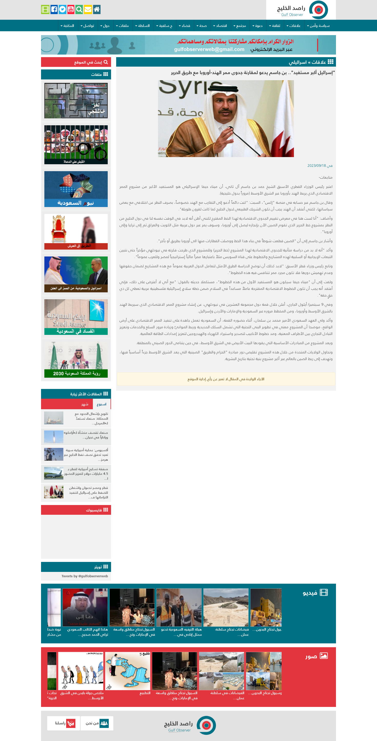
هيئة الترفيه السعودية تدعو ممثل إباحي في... (213, 631)
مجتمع (241, 26)
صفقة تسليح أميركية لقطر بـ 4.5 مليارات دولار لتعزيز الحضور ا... (86, 473)
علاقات (295, 26)
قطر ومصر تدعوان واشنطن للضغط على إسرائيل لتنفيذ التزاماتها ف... (88, 492)
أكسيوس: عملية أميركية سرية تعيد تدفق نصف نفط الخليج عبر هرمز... (86, 454)
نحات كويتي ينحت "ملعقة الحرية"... (74, 695)
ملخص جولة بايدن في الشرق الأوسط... (118, 695)
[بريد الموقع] (88, 10)
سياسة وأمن (320, 26)
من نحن (92, 722)
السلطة (144, 26)
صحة (203, 26)
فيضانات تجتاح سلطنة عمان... (264, 631)
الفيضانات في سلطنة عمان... (264, 695)
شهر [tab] (85, 404)
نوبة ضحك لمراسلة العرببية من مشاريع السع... (72, 631)
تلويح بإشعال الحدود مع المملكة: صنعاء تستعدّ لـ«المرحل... (91, 418)
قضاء (186, 26)
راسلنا (60, 722)
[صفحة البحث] (79, 10)
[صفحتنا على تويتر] (62, 10)
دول (106, 26)
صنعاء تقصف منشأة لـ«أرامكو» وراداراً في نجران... (86, 435)
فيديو (310, 593)
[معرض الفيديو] (45, 10)
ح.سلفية (165, 26)
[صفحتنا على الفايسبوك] (54, 10)
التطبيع (181, 693)
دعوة (259, 26)
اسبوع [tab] (101, 404)
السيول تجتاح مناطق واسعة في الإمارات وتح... (166, 631)
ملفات (124, 26)
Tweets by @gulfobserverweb (85, 576)
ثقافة (276, 26)
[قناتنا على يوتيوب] (70, 10)
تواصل (89, 26)
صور (312, 656)
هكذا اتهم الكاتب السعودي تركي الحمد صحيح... (120, 631)
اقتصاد (221, 26)
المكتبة (69, 26)
